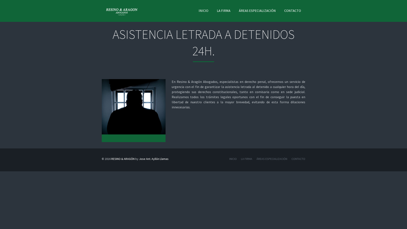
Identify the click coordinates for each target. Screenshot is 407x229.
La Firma (223, 10)
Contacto (292, 10)
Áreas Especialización (257, 10)
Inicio (203, 10)
